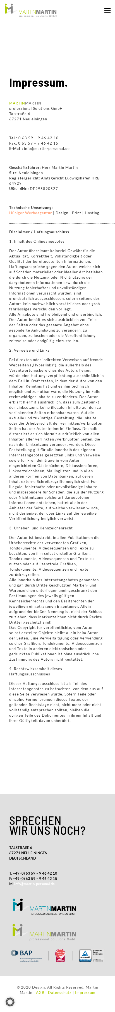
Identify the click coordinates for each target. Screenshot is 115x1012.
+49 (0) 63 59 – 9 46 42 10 (34, 873)
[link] (44, 906)
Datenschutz (59, 992)
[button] (10, 1002)
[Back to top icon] (103, 1004)
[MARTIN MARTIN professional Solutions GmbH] (30, 10)
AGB (40, 992)
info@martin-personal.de (34, 884)
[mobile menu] (107, 10)
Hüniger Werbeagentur (30, 213)
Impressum (85, 992)
